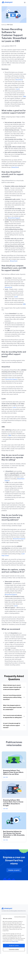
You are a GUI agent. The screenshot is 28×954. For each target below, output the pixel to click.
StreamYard (19, 79)
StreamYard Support (14, 218)
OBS (24, 96)
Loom (17, 89)
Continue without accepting (20, 916)
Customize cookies (14, 949)
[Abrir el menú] (24, 2)
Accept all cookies (14, 945)
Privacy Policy (15, 941)
